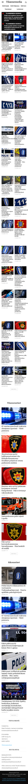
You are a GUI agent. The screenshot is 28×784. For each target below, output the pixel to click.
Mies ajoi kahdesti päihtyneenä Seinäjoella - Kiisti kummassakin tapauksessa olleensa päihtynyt (7, 302)
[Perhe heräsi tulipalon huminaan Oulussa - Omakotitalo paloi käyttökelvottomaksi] (21, 80)
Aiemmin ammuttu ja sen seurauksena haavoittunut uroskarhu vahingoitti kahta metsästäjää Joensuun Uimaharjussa (20, 280)
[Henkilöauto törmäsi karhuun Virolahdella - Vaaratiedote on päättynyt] (7, 104)
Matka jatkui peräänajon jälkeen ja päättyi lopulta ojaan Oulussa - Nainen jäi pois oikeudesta (20, 379)
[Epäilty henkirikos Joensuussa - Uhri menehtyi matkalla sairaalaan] (21, 250)
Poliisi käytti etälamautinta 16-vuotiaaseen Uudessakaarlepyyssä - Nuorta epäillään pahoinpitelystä (8, 46)
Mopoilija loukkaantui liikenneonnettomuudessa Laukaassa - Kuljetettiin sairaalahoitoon (9, 139)
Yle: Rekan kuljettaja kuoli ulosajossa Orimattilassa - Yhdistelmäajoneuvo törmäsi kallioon (21, 66)
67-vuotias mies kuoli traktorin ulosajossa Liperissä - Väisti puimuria (20, 45)
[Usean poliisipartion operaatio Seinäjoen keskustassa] (7, 224)
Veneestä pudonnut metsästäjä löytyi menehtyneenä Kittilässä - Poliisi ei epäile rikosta (7, 87)
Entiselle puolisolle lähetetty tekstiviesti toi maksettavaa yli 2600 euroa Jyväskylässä (7, 334)
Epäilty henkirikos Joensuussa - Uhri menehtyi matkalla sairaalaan (20, 257)
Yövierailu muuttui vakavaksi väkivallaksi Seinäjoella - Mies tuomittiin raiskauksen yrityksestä (20, 162)
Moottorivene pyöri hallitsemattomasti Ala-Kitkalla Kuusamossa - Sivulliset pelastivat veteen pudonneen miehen (7, 67)
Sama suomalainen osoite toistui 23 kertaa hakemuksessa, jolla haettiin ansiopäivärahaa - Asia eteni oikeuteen (20, 356)
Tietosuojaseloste (7, 745)
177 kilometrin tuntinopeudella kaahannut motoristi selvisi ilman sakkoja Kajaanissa (6, 161)
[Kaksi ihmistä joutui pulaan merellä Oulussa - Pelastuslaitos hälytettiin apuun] (21, 325)
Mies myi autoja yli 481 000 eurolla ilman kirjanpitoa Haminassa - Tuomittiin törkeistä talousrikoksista (20, 140)
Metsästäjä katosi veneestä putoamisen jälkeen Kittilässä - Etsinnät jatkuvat (7, 278)
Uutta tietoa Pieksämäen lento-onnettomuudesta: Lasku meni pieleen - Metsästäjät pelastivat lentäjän (7, 258)
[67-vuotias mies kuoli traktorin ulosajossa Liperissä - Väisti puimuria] (21, 37)
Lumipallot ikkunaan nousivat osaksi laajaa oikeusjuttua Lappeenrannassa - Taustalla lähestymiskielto (7, 380)
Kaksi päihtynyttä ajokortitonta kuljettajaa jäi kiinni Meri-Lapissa (12, 646)
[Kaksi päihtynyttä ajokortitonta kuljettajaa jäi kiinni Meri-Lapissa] (14, 633)
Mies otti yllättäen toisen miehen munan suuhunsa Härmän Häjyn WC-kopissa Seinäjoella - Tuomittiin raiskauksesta (7, 189)
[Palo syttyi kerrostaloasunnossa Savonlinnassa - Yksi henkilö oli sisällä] (14, 531)
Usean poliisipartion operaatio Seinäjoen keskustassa (7, 230)
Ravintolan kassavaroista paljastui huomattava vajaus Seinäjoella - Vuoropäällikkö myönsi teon (7, 211)
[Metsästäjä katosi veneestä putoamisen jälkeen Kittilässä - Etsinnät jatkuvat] (7, 270)
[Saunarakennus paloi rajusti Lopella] (14, 506)
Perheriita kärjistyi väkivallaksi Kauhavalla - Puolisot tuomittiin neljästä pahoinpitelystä (20, 189)
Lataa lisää (13, 389)
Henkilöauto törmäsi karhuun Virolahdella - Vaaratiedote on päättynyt (6, 112)
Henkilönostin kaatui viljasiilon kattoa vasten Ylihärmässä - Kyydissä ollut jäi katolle (19, 232)
